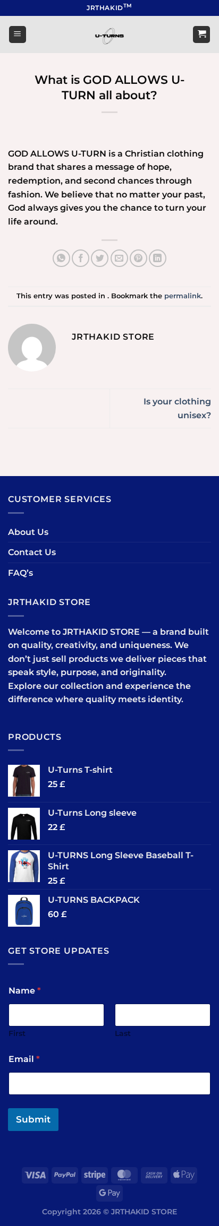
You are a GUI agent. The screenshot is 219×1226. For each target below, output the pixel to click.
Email (24, 1059)
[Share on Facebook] (80, 258)
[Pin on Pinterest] (138, 258)
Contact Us (32, 552)
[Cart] (201, 35)
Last (123, 1033)
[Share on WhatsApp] (61, 258)
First (17, 1033)
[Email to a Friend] (119, 258)
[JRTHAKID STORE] (109, 34)
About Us (28, 532)
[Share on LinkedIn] (157, 258)
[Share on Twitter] (99, 258)
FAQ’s (20, 573)
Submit (33, 1119)
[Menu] (17, 35)
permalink (182, 296)
